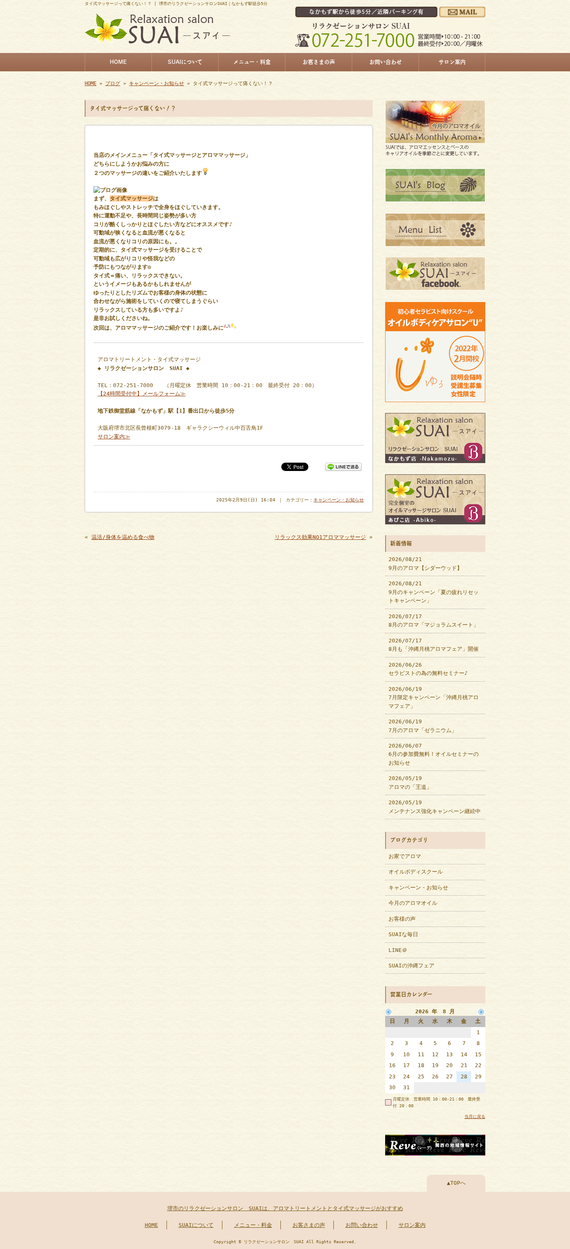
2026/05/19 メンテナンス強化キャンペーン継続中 (434, 806)
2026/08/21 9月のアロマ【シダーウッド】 (425, 563)
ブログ (112, 83)
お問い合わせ (385, 62)
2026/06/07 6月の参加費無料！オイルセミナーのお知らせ (433, 754)
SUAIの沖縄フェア (411, 965)
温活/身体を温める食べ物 (122, 537)
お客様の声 (402, 919)
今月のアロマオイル (412, 903)
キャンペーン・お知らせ (156, 83)
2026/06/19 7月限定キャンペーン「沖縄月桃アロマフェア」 (433, 697)
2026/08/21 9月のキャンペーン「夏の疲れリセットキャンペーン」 (433, 592)
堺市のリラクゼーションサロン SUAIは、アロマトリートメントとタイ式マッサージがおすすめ (285, 1208)
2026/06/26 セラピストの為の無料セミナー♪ (428, 669)
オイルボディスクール (415, 872)
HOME (118, 62)
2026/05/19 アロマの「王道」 (410, 782)
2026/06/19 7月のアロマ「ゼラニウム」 (422, 725)
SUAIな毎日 (403, 934)
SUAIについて (185, 62)
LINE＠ (397, 950)
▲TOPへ (456, 1183)
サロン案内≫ (114, 436)
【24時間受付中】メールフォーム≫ (142, 393)
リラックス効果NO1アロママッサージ (320, 537)
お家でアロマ (404, 856)
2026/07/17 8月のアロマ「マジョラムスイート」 (433, 620)
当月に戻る (474, 1116)
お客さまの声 (319, 62)
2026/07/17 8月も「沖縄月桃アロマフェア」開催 (433, 644)
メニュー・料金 (252, 62)
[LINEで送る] (343, 466)
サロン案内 (452, 62)
